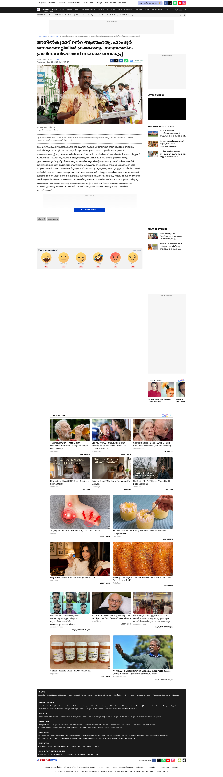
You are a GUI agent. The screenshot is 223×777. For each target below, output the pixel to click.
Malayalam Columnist (127, 735)
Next (184, 14)
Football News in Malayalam (93, 717)
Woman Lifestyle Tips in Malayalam (51, 727)
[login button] (177, 9)
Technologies (71, 746)
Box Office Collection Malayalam (50, 709)
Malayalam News (44, 695)
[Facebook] (166, 3)
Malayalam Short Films (91, 706)
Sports (101, 9)
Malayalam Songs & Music (74, 709)
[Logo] (48, 10)
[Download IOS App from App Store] (184, 760)
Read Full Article (89, 210)
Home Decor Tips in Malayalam (144, 725)
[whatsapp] (175, 3)
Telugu (85, 3)
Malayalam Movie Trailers (132, 706)
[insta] (184, 3)
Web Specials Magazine (108, 738)
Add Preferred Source (148, 3)
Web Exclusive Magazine (88, 738)
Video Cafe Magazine (127, 738)
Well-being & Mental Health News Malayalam (105, 727)
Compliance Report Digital (159, 767)
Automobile (157, 9)
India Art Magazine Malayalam (91, 735)
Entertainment (88, 9)
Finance (96, 746)
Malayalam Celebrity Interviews (125, 709)
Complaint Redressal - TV (137, 767)
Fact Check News (84, 746)
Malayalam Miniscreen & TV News (99, 709)
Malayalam (42, 3)
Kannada (62, 3)
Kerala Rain (69, 15)
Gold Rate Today (126, 15)
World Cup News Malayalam (150, 717)
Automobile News (58, 746)
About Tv (61, 767)
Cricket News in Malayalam (70, 717)
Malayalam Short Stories (47, 738)
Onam (51, 15)
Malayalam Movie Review (111, 706)
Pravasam (128, 9)
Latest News (66, 9)
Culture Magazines (164, 735)
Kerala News (119, 695)
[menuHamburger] (180, 9)
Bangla (99, 3)
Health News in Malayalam (120, 725)
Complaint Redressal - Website (113, 767)
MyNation (122, 3)
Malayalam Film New (46, 706)
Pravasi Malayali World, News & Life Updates (55, 754)
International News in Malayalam (148, 695)
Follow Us (138, 61)
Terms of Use (71, 767)
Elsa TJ (58, 59)
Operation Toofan (98, 15)
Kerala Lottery (112, 15)
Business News (44, 746)
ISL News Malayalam (113, 717)
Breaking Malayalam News (62, 695)
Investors (174, 767)
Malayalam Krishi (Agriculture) (67, 735)
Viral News (42, 698)
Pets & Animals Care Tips (76, 727)
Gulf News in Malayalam (171, 695)
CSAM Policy (95, 767)
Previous (180, 14)
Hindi (106, 3)
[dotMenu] (167, 10)
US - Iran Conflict (82, 15)
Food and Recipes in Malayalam (96, 725)
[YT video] (180, 3)
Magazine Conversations (146, 735)
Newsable (52, 3)
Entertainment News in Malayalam (68, 706)
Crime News (129, 695)
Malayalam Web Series (152, 706)
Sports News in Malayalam (48, 717)
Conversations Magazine (67, 738)
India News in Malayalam (103, 695)
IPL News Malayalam (130, 717)
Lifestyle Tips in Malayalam (71, 725)
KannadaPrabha (74, 3)
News (76, 9)
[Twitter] (170, 3)
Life (120, 9)
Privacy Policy (83, 767)
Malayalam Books (111, 735)
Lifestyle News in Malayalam (49, 725)
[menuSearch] (185, 10)
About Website (51, 767)
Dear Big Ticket (92, 754)
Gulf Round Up (79, 754)
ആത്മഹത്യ (53, 219)
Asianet (47, 760)
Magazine (111, 9)
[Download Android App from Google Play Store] (180, 760)
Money (139, 9)
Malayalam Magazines (46, 735)
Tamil (92, 3)
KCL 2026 (59, 15)
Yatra (146, 9)
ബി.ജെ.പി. (41, 219)
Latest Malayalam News (83, 695)
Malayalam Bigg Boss (170, 706)
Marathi (113, 3)
